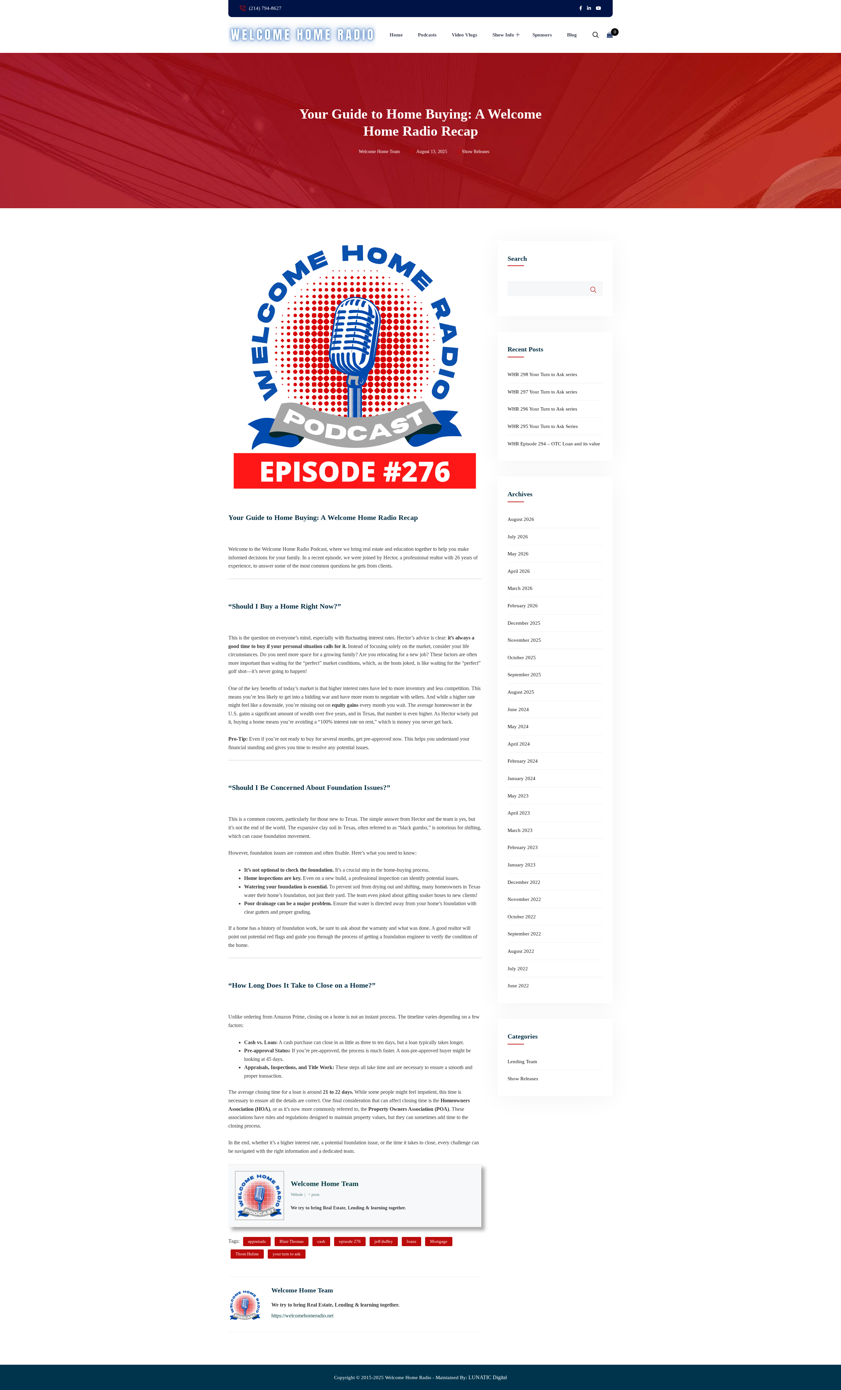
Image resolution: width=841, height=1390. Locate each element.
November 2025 (524, 640)
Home (396, 34)
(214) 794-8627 (265, 8)
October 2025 (522, 657)
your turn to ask (287, 1253)
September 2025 (524, 674)
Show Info (503, 34)
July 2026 (518, 536)
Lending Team (522, 1061)
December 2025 (524, 623)
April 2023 (519, 813)
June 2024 (518, 709)
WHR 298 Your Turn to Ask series (542, 374)
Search (517, 258)
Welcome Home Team (324, 1183)
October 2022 (522, 916)
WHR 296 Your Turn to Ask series (542, 409)
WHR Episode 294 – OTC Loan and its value (554, 443)
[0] (610, 35)
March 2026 (520, 588)
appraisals (257, 1241)
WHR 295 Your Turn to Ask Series (543, 426)
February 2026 (523, 605)
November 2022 (524, 899)
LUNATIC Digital (487, 1377)
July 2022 (518, 968)
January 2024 (521, 778)
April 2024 (519, 744)
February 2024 (523, 761)
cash (321, 1241)
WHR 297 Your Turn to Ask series (542, 391)
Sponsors (542, 34)
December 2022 (524, 882)
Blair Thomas (292, 1241)
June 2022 (518, 985)
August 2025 (521, 692)
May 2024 (518, 726)
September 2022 (524, 933)
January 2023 (521, 864)
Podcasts (427, 34)
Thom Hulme (247, 1253)
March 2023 (520, 830)
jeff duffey (384, 1241)
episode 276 (350, 1241)
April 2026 (519, 571)
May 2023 (518, 795)
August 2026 (521, 519)
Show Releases (475, 151)
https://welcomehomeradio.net (302, 1315)
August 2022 (521, 951)
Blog (572, 34)
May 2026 (518, 553)
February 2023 (523, 847)
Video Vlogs (464, 34)
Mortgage (438, 1241)
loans (411, 1241)
